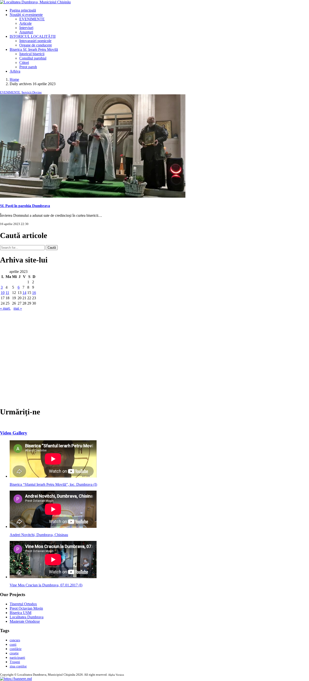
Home (14, 79)
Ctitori (24, 62)
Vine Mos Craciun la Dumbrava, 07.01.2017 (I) (46, 585)
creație (14, 653)
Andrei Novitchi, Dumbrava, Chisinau (39, 535)
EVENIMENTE (32, 19)
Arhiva (15, 71)
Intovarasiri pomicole (35, 41)
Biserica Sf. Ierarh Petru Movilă (34, 49)
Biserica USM (20, 613)
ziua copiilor (18, 666)
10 (3, 293)
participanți (17, 657)
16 (34, 293)
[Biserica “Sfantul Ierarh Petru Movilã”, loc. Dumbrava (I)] (53, 476)
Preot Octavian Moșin (26, 608)
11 (7, 293)
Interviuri (26, 28)
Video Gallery (13, 432)
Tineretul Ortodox (23, 604)
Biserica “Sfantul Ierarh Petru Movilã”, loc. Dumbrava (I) (53, 484)
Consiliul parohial (32, 58)
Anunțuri (26, 32)
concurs (15, 640)
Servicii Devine (31, 92)
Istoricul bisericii (31, 54)
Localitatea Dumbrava (26, 617)
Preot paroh (28, 67)
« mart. (5, 308)
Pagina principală (23, 10)
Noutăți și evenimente (26, 15)
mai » (18, 308)
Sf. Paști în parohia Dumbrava (25, 206)
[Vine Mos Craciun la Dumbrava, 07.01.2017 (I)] (53, 577)
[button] (16, 679)
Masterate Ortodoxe (25, 621)
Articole (25, 23)
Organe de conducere (35, 45)
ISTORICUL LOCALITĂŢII (33, 36)
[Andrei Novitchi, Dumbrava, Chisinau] (53, 526)
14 (24, 293)
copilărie (15, 649)
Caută (52, 247)
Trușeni (15, 662)
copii (13, 644)
